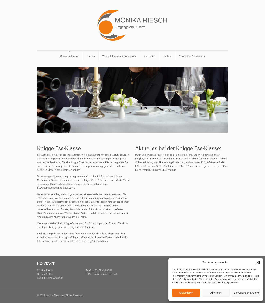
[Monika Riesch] (132, 25)
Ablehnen (215, 292)
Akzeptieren (186, 292)
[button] (258, 262)
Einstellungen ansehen (247, 292)
